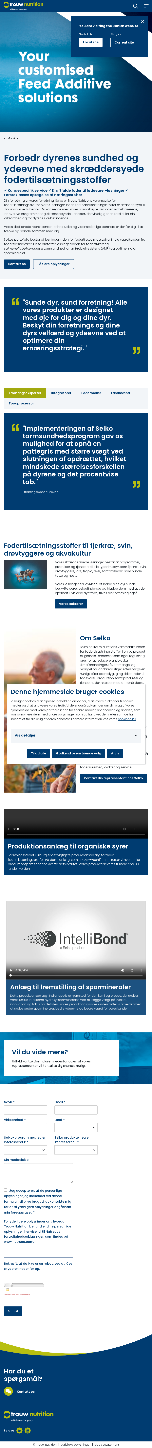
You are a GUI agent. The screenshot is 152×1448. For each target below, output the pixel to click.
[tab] (25, 393)
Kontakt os (17, 264)
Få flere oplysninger (53, 264)
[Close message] (142, 21)
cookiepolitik (127, 719)
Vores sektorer (71, 604)
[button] (135, 6)
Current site (124, 42)
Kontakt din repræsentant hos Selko (113, 778)
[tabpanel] (76, 461)
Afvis (115, 753)
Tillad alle (38, 753)
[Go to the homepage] (28, 1416)
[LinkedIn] (19, 1430)
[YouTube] (28, 1430)
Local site (91, 42)
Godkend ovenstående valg (78, 753)
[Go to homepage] (23, 6)
